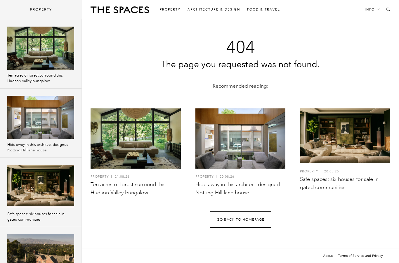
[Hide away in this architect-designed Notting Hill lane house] (240, 138)
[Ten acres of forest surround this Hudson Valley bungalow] (136, 138)
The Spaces (120, 11)
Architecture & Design (214, 9)
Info (370, 9)
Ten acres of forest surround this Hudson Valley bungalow (35, 78)
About (328, 256)
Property (170, 9)
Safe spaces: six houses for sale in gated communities (36, 217)
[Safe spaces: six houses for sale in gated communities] (345, 135)
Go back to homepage (240, 219)
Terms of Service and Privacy (360, 256)
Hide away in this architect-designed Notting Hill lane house (38, 147)
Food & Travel (263, 9)
